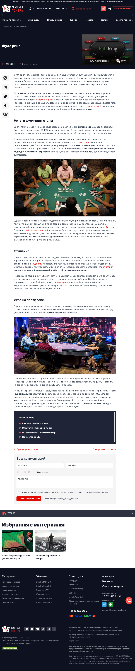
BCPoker (72, 593)
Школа (73, 20)
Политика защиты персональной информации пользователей (95, 630)
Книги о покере (9, 590)
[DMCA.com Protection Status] (31, 648)
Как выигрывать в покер (35, 423)
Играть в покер (54, 20)
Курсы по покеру (10, 20)
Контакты (61, 8)
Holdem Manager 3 (43, 602)
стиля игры (93, 106)
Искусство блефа (31, 437)
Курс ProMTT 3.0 (43, 582)
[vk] (5, 115)
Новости (89, 20)
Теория (11, 513)
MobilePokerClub (76, 597)
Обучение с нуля (42, 594)
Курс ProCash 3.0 (43, 586)
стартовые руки (44, 99)
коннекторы (82, 142)
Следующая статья (103, 449)
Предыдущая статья (27, 449)
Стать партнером (112, 586)
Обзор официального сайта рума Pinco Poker (84, 602)
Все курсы (108, 576)
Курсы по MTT (42, 590)
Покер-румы (33, 20)
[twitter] (5, 96)
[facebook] (5, 105)
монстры (61, 282)
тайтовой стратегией (37, 230)
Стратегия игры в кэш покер (37, 428)
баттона (110, 227)
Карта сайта (74, 641)
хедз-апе (36, 263)
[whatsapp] (5, 78)
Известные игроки (10, 586)
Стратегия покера (43, 598)
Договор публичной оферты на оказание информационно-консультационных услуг (94, 635)
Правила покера (123, 20)
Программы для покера (13, 598)
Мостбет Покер (76, 589)
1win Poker (73, 584)
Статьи (104, 20)
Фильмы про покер (10, 594)
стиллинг (108, 267)
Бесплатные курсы (123, 9)
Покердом (73, 580)
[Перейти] (104, 604)
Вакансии (108, 581)
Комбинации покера (11, 582)
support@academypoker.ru (114, 1)
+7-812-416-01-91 (42, 8)
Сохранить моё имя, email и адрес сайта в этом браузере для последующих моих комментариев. (64, 492)
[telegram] (5, 87)
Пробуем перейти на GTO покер (39, 432)
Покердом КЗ (8, 602)
